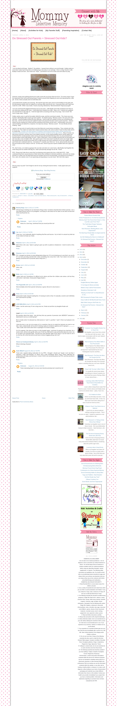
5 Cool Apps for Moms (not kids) (90, 285)
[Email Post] (34, 193)
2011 (81, 318)
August (83, 269)
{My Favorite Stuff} (52, 30)
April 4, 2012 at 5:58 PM (35, 284)
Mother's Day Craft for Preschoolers (91, 287)
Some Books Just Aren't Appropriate (92, 481)
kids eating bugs (40, 195)
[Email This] (36, 194)
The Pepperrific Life (22, 284)
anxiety (20, 195)
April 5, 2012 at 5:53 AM (26, 293)
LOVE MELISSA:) (21, 304)
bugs (25, 195)
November (84, 262)
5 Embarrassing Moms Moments (92, 465)
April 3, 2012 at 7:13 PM (31, 207)
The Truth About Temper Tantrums (92, 224)
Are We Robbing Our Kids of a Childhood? (92, 237)
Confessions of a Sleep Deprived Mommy (92, 470)
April (82, 280)
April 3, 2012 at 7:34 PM (25, 232)
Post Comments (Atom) (26, 401)
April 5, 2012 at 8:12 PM (33, 304)
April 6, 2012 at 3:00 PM (41, 342)
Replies (20, 218)
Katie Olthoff (20, 351)
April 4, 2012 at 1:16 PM (26, 274)
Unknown (23, 193)
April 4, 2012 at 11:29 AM (28, 265)
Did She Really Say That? (92, 477)
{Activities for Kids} (35, 30)
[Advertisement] (58, 4)
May (82, 277)
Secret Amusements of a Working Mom (92, 463)
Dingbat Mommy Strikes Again (89, 282)
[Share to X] (39, 194)
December (84, 259)
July (82, 272)
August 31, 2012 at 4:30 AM (36, 366)
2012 (81, 257)
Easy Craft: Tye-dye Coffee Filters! (95, 369)
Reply (18, 215)
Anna (17, 293)
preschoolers (52, 195)
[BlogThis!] (38, 194)
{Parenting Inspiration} (70, 30)
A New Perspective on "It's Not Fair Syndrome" (92, 217)
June (82, 275)
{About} (23, 30)
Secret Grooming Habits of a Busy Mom (92, 472)
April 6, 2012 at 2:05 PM (27, 313)
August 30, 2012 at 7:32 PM (32, 351)
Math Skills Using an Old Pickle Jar (91, 302)
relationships (62, 195)
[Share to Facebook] (41, 194)
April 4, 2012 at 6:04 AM (29, 242)
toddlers (15, 197)
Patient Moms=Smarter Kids (92, 215)
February (84, 312)
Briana (18, 265)
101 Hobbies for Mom (95, 394)
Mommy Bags (20, 207)
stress (70, 195)
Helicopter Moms (92, 226)
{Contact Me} (87, 30)
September (84, 267)
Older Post (71, 398)
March (83, 310)
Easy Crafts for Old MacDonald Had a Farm (93, 300)
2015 (81, 249)
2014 (81, 252)
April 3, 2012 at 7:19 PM (35, 221)
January (83, 315)
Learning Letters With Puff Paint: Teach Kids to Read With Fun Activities (95, 382)
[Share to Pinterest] (42, 194)
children (31, 195)
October (83, 264)
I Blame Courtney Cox (92, 479)
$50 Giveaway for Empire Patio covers (91, 297)
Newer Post (15, 398)
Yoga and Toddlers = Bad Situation (92, 475)
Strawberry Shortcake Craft (88, 290)
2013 (81, 254)
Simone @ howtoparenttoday (25, 342)
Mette (17, 274)
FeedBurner (47, 179)
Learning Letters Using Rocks (95, 447)
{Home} (15, 30)
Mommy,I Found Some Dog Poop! (92, 468)
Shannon (19, 242)
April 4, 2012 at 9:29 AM (29, 253)
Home (43, 398)
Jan (17, 232)
